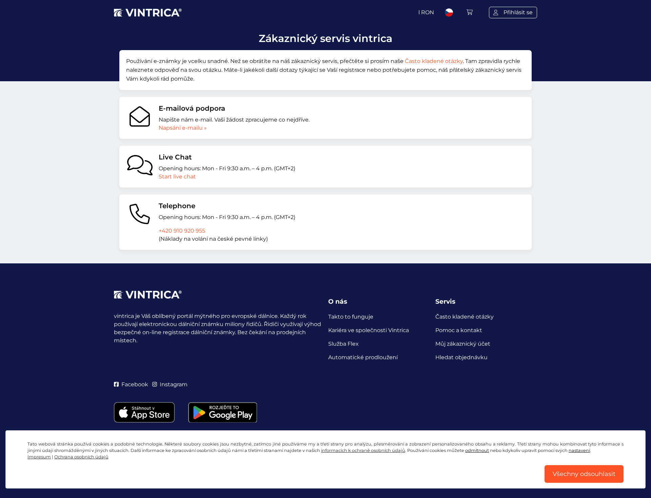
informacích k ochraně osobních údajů (363, 450)
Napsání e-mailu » (183, 128)
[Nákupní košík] (470, 12)
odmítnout (477, 450)
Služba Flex (343, 344)
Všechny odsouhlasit (584, 474)
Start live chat (177, 176)
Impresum (39, 456)
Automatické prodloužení (363, 357)
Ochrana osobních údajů (81, 456)
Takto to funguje (350, 316)
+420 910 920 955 (182, 231)
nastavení (579, 450)
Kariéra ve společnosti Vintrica (368, 330)
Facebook (134, 384)
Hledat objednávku (461, 357)
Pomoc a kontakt (458, 330)
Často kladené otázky (434, 61)
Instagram (174, 384)
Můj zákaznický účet (462, 344)
